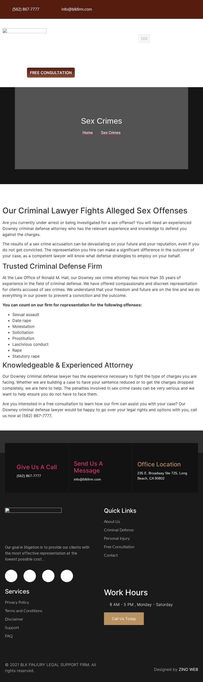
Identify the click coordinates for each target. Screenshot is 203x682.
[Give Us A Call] (20, 457)
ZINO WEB (188, 669)
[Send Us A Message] (77, 454)
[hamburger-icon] (144, 38)
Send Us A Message (88, 467)
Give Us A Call (37, 467)
